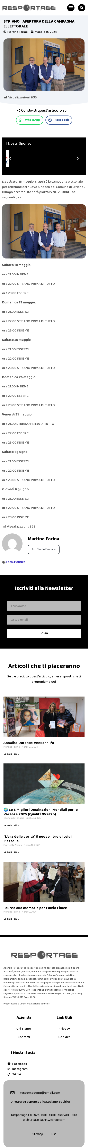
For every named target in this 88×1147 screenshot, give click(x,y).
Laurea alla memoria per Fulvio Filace (35, 908)
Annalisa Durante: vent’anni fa (28, 743)
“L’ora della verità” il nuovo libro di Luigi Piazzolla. (37, 839)
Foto (9, 562)
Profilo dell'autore (43, 549)
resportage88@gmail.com (40, 1093)
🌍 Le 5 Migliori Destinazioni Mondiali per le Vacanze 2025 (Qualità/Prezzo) (40, 812)
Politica (19, 562)
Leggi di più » (11, 754)
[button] (70, 7)
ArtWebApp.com (54, 1119)
